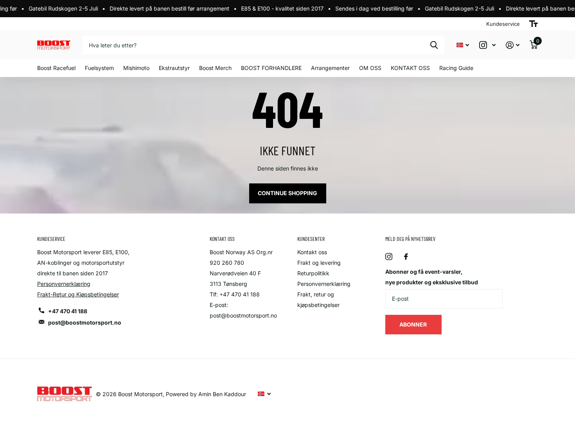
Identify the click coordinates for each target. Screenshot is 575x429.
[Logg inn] (512, 45)
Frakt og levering (319, 262)
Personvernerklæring (63, 283)
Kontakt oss (312, 252)
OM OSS (370, 68)
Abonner (413, 324)
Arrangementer (330, 68)
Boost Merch (215, 68)
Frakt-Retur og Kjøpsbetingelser (78, 294)
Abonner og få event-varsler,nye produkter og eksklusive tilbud (431, 276)
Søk (434, 45)
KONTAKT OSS (410, 68)
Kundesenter (311, 238)
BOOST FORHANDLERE (271, 68)
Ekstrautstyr (174, 68)
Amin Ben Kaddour (222, 394)
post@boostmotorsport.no (84, 322)
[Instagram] (388, 256)
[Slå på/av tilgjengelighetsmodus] (533, 24)
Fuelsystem (99, 68)
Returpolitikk (313, 273)
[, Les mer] (487, 45)
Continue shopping (287, 193)
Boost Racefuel (56, 68)
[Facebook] (406, 256)
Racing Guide (456, 68)
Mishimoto (136, 68)
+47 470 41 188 (67, 311)
